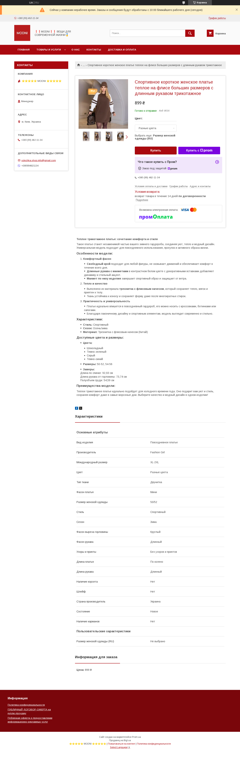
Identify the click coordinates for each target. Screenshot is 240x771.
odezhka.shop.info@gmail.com (38, 160)
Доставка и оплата (122, 49)
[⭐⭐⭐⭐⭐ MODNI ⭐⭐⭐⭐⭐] (22, 39)
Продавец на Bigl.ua (120, 740)
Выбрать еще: (155, 137)
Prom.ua (136, 737)
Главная (24, 49)
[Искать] (190, 33)
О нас (75, 49)
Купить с (192, 150)
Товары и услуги (48, 49)
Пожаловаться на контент (121, 743)
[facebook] (76, 408)
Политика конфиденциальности (26, 704)
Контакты (93, 49)
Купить (155, 150)
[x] (80, 408)
